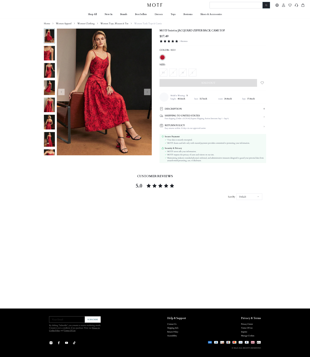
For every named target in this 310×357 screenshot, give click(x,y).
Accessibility (172, 336)
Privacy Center (247, 324)
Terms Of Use (69, 330)
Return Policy (172, 332)
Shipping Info (172, 328)
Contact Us (171, 324)
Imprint (244, 332)
